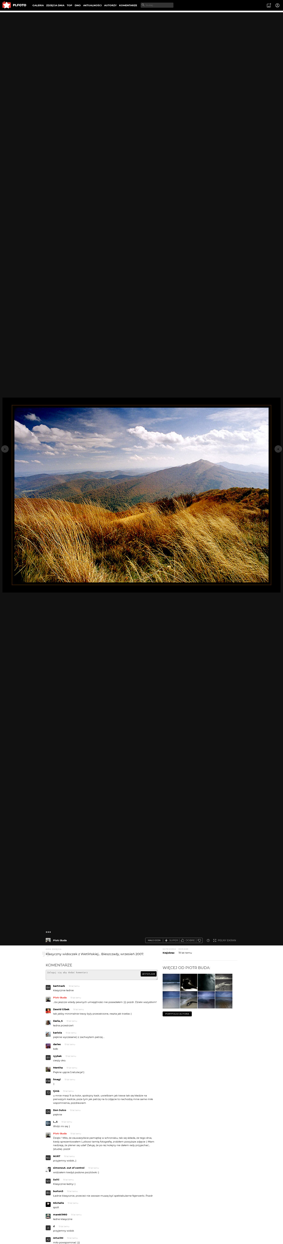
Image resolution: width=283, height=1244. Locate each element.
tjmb (56, 1091)
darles (57, 1044)
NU (48, 1157)
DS (48, 1111)
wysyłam (148, 974)
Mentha (58, 1067)
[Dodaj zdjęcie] (269, 5)
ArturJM (58, 1237)
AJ (48, 1239)
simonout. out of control (69, 1167)
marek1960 (60, 1214)
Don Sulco (59, 1110)
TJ (48, 1092)
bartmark (59, 985)
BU (48, 1192)
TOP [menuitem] (69, 5)
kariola (57, 1032)
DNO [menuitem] (78, 5)
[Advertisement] (141, 35)
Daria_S (58, 1020)
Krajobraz (168, 952)
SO (48, 1181)
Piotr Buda (60, 940)
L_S (55, 1121)
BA (48, 987)
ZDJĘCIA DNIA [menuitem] (55, 5)
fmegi (57, 1079)
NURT (56, 1156)
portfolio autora (177, 1013)
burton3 (58, 1191)
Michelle (58, 1202)
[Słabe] (199, 940)
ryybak (57, 1056)
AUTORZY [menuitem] (110, 5)
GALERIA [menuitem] (38, 5)
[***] (48, 940)
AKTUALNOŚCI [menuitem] (92, 5)
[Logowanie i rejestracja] (277, 5)
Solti (56, 1179)
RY (48, 1057)
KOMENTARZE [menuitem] (128, 5)
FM (48, 1081)
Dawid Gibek (61, 1009)
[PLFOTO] (14, 5)
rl (48, 1227)
